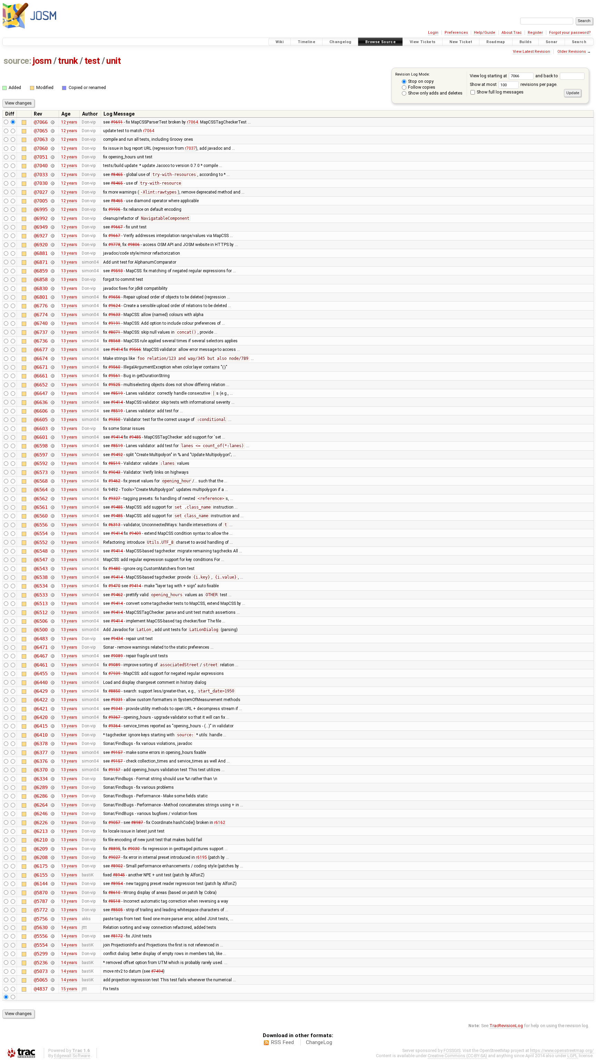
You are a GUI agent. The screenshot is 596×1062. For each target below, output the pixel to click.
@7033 (40, 174)
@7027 (40, 192)
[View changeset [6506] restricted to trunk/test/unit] (52, 621)
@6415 (40, 726)
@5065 (40, 980)
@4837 (40, 989)
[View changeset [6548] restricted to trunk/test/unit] (52, 551)
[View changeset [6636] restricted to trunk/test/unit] (52, 402)
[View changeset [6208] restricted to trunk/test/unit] (52, 857)
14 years (69, 927)
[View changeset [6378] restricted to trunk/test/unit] (52, 743)
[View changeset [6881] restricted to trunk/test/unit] (52, 253)
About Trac (511, 32)
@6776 (40, 305)
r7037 (190, 148)
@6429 (40, 691)
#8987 (137, 822)
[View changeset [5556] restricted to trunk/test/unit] (52, 936)
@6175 (40, 866)
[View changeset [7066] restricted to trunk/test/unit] (52, 122)
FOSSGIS (452, 1050)
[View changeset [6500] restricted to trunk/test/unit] (52, 629)
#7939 (114, 673)
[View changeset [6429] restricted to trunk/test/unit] (52, 691)
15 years (69, 988)
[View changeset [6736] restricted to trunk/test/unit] (52, 341)
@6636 (40, 402)
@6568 (40, 481)
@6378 (40, 743)
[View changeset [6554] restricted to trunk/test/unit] (52, 533)
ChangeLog (319, 1042)
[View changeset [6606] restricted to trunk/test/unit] (52, 411)
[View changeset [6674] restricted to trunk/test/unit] (52, 358)
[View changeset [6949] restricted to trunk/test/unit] (52, 227)
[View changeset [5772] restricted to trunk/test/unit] (52, 910)
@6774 (40, 314)
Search (579, 42)
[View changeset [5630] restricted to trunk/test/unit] (52, 927)
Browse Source (380, 42)
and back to (547, 75)
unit (113, 61)
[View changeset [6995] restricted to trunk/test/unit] (52, 209)
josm (42, 61)
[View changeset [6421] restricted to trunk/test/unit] (52, 708)
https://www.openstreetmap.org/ (562, 1050)
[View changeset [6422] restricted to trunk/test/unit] (52, 699)
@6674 (40, 358)
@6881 (40, 253)
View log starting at (489, 75)
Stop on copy (420, 81)
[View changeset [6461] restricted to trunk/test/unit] (52, 665)
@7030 (40, 183)
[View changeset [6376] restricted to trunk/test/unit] (52, 761)
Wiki (280, 42)
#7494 (157, 971)
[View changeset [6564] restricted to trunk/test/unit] (52, 489)
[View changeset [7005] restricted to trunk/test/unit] (52, 201)
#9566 (135, 349)
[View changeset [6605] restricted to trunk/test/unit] (52, 419)
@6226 (40, 822)
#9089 (117, 655)
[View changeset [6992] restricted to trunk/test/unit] (52, 218)
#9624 (114, 305)
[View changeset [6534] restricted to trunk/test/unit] (52, 586)
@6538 (40, 577)
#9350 (114, 419)
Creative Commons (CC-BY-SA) (457, 1055)
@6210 (40, 840)
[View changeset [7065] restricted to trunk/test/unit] (52, 131)
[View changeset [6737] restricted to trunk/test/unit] (52, 332)
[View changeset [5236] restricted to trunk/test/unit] (52, 962)
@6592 (40, 463)
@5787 (40, 901)
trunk (68, 61)
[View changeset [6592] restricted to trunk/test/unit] (52, 463)
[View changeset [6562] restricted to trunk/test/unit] (52, 498)
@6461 (40, 665)
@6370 (40, 770)
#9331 (117, 699)
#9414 (117, 349)
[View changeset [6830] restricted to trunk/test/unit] (52, 288)
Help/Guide (484, 32)
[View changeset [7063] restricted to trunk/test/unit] (52, 139)
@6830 (40, 288)
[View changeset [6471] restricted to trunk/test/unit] (52, 647)
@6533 (40, 595)
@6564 (40, 489)
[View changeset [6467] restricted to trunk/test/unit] (52, 656)
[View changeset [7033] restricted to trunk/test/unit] (52, 174)
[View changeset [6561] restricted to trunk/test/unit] (52, 507)
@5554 (40, 945)
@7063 (40, 139)
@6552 (40, 542)
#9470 (114, 585)
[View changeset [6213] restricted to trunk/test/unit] (52, 831)
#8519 (117, 393)
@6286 (40, 796)
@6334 (40, 778)
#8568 (114, 340)
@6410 (40, 735)
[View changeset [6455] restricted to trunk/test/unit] (52, 673)
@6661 (40, 375)
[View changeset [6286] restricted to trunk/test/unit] (52, 796)
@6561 (40, 507)
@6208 (40, 857)
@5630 (40, 927)
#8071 (114, 332)
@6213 (40, 831)
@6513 (40, 603)
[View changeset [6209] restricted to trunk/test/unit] (52, 849)
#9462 (114, 481)
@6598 (40, 446)
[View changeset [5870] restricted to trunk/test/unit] (52, 892)
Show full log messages (500, 92)
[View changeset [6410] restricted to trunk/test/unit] (52, 735)
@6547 (40, 559)
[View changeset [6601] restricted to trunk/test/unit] (52, 437)
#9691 (117, 122)
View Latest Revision (531, 51)
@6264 (40, 805)
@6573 (40, 472)
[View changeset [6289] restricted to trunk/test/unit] (52, 787)
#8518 (114, 901)
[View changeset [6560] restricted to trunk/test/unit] (52, 516)
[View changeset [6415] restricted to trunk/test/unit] (52, 726)
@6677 (40, 349)
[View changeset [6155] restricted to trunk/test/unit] (52, 875)
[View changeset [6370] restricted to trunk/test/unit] (52, 770)
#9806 (134, 244)
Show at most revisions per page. (513, 84)
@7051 (40, 157)
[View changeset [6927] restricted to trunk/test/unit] (52, 235)
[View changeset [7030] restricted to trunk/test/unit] (52, 183)
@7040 (40, 165)
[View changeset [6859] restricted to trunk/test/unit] (52, 271)
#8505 (117, 909)
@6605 (40, 419)
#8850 (114, 691)
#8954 (117, 883)
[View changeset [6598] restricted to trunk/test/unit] (52, 446)
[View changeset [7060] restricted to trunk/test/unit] (52, 148)
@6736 (40, 341)
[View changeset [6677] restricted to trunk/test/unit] (52, 349)
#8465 (117, 174)
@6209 (40, 849)
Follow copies (421, 87)
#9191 (114, 323)
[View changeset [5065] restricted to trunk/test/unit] (52, 980)
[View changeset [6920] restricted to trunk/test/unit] (52, 244)
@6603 (40, 428)
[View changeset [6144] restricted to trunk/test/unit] (52, 883)
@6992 (40, 218)
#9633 (114, 314)
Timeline (306, 42)
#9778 (114, 244)
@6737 (40, 332)
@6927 (40, 235)
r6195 (201, 857)
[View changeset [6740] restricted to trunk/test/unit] (52, 323)
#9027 (114, 857)
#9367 (114, 717)
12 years (69, 122)
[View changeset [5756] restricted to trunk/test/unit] (52, 919)
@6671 (40, 367)
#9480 (114, 568)
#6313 (114, 524)
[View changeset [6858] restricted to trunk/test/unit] (52, 279)
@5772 (40, 910)
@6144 (40, 883)
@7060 (40, 148)
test (92, 61)
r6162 (219, 822)
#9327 (114, 498)
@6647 (40, 393)
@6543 (40, 568)
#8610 (114, 892)
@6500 (40, 629)
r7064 (192, 122)
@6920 (40, 244)
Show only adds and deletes (435, 93)
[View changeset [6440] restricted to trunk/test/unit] (52, 682)
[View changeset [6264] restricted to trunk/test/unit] (52, 805)
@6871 (40, 262)
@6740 (40, 323)
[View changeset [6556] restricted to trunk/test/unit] (52, 525)
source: (17, 61)
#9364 (114, 726)
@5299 (40, 953)
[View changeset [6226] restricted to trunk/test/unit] (52, 822)
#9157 (117, 752)
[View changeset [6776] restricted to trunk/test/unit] (52, 305)
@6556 (40, 525)
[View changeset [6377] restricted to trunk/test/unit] (52, 752)
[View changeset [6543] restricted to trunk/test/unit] (52, 568)
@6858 (40, 279)
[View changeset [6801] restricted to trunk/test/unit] (52, 297)
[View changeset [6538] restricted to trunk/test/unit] (52, 577)
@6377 (40, 752)
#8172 (117, 936)
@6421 (40, 708)
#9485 (135, 437)
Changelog (340, 42)
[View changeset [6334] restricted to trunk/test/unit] (52, 778)
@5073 (40, 971)
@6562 (40, 498)
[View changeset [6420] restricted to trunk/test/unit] (52, 717)
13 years (69, 253)
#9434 (117, 638)
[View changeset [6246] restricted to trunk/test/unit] (52, 813)
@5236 (40, 962)
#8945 (119, 875)
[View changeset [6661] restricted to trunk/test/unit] (52, 375)
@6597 (40, 455)
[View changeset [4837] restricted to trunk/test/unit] (52, 989)
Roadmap (495, 42)
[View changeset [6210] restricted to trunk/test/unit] (52, 840)
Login (433, 32)
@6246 (40, 813)
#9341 (117, 708)
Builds (525, 42)
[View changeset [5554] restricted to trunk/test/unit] (52, 945)
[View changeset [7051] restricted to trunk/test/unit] (52, 157)
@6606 (40, 411)
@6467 (40, 656)
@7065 (40, 131)
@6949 (40, 227)
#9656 (114, 297)
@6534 (40, 586)
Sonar (552, 42)
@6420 (40, 717)
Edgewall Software (72, 1055)
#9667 (117, 227)
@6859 (40, 271)
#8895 (114, 848)
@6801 (40, 297)
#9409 (135, 533)
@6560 (40, 516)
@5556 (40, 936)
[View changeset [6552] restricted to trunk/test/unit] (52, 542)
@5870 (40, 892)
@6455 (40, 673)
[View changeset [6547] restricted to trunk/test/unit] (52, 559)
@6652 (40, 384)
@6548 (40, 551)
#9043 (114, 472)
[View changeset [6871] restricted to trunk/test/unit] (52, 262)
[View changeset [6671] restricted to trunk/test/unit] (52, 367)
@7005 (40, 201)
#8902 (117, 866)
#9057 (114, 822)
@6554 (40, 533)
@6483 (40, 638)
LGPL (572, 1055)
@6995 (40, 209)
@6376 (40, 761)
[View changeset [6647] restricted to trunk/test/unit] (52, 393)
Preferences (456, 32)
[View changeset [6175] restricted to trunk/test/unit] (52, 866)
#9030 (134, 848)
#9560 (114, 367)
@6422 (40, 699)
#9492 (117, 454)
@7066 (40, 122)
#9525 (114, 384)
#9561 (114, 375)
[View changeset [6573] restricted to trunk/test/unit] (52, 472)
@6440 (40, 682)
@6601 (40, 437)
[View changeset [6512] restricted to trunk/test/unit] (52, 612)
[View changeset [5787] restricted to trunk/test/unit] (52, 901)
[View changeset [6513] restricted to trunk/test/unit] (52, 603)
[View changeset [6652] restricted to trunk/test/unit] (52, 384)
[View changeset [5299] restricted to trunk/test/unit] (52, 953)
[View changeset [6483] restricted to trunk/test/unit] (52, 638)
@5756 (40, 919)
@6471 (40, 647)
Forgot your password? (570, 32)
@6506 (40, 621)
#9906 (114, 209)
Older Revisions (571, 51)
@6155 (40, 875)
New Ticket (460, 42)
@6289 (40, 787)
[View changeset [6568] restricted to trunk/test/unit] (52, 481)
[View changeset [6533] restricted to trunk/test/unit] (52, 595)
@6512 (40, 612)
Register (535, 32)
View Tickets (423, 42)
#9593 (117, 270)
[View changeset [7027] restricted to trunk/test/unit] (52, 192)
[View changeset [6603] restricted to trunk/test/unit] (52, 428)
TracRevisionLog (506, 1025)
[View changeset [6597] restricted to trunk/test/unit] (52, 455)
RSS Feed (282, 1042)
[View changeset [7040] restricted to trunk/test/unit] (52, 165)
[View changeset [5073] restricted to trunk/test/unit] (52, 971)
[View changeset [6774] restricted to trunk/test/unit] (52, 314)
